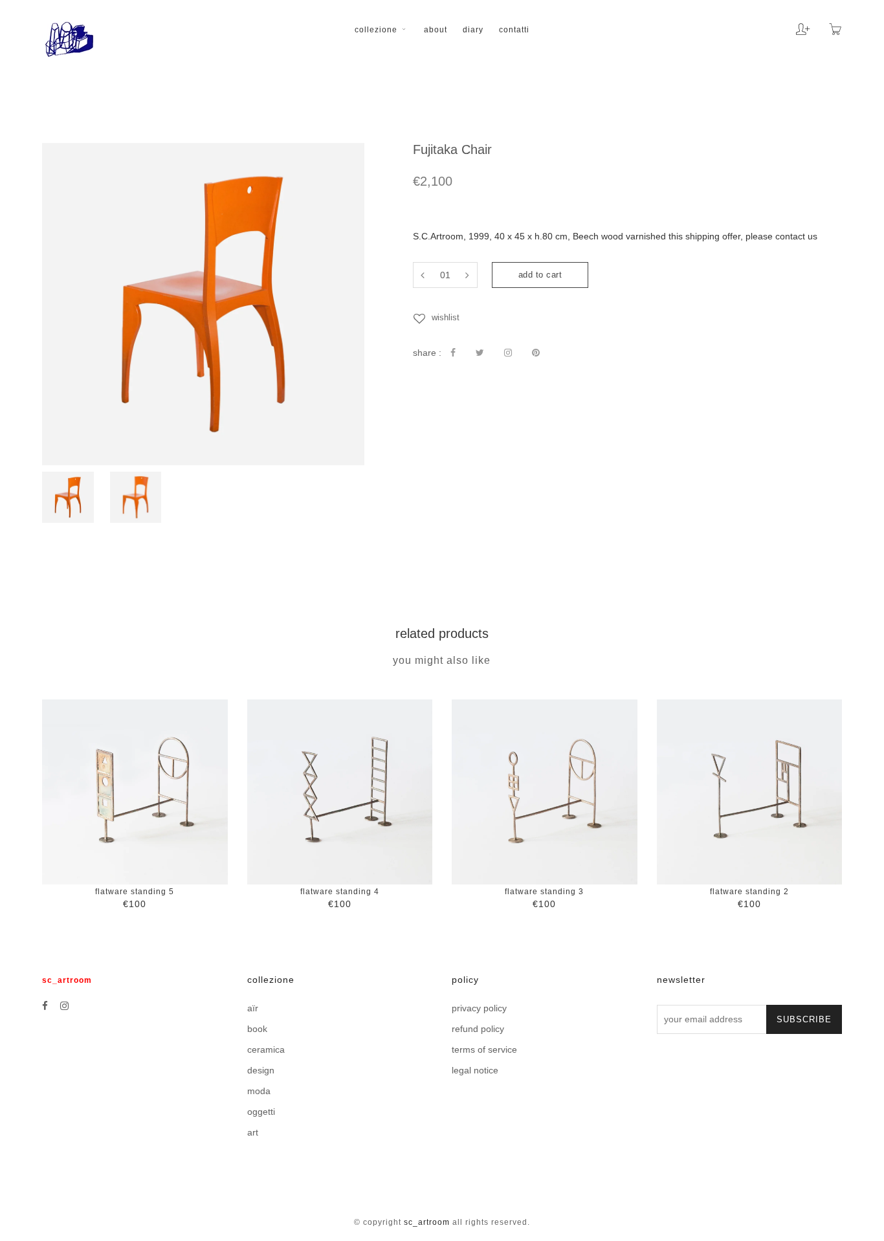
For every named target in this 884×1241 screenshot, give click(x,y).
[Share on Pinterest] (535, 352)
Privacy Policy (479, 1008)
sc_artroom (427, 1222)
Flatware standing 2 (749, 891)
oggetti (261, 1111)
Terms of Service (484, 1049)
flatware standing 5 (134, 891)
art (252, 1132)
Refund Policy (478, 1029)
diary (473, 29)
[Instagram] (64, 1005)
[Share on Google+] (508, 352)
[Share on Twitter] (480, 352)
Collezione (377, 29)
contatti (514, 29)
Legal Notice (475, 1070)
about (435, 29)
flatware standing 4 (339, 891)
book (257, 1029)
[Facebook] (45, 1005)
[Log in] (793, 24)
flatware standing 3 (544, 891)
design (260, 1070)
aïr (252, 1008)
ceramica (266, 1049)
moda (259, 1091)
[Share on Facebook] (453, 352)
